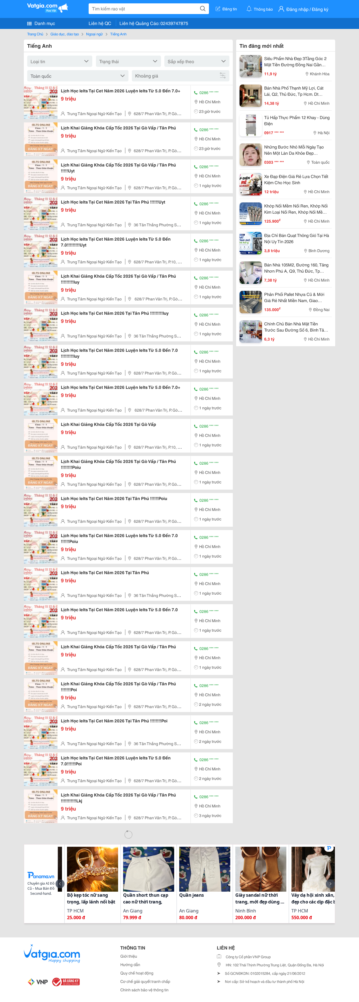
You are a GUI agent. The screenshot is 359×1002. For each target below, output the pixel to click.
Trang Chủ (35, 33)
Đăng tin (229, 9)
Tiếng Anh (118, 33)
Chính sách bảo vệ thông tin (144, 989)
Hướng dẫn (130, 964)
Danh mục (44, 23)
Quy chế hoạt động (136, 973)
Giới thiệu (128, 956)
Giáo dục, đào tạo (64, 33)
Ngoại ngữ (94, 33)
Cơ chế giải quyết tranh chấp (145, 981)
